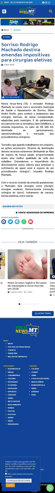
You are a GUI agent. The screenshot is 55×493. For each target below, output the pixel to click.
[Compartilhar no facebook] (3, 221)
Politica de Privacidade (19, 347)
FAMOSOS (12, 394)
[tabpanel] (27, 272)
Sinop (33, 388)
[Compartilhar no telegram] (17, 221)
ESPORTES (12, 391)
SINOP (10, 421)
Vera (33, 394)
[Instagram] (46, 2)
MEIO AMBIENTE (14, 404)
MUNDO (11, 408)
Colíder (35, 368)
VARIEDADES (13, 424)
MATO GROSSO (14, 401)
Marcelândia (37, 382)
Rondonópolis (38, 385)
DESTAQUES (13, 382)
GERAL (10, 398)
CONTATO (12, 350)
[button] (6, 37)
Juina (33, 375)
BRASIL (11, 372)
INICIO (10, 343)
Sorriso (35, 391)
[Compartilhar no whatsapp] (23, 221)
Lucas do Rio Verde (40, 378)
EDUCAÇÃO (12, 388)
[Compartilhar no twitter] (10, 221)
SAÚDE (10, 417)
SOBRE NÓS (12, 353)
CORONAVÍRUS (14, 375)
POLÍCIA (11, 411)
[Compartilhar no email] (30, 221)
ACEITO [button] (10, 485)
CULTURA (11, 378)
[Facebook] (43, 2)
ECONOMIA (12, 385)
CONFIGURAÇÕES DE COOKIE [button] (18, 481)
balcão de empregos (17, 356)
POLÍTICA (12, 414)
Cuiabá (34, 372)
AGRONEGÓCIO (14, 368)
